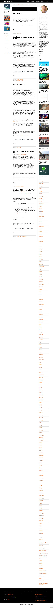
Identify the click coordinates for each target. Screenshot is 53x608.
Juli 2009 (40, 382)
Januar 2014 (40, 297)
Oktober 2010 (41, 357)
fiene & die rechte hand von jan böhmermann (43, 120)
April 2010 (40, 367)
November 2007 (41, 415)
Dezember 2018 (41, 224)
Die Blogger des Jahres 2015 (43, 555)
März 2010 (40, 369)
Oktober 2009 (41, 377)
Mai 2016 (40, 256)
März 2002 (40, 528)
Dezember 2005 (41, 453)
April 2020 (40, 208)
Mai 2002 (40, 525)
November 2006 (41, 435)
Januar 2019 (40, 223)
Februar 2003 (41, 510)
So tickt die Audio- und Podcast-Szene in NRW (43, 82)
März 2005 (40, 468)
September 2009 (41, 379)
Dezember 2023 (41, 196)
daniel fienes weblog (8, 1)
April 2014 (40, 292)
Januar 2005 (40, 472)
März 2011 (40, 349)
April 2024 (40, 193)
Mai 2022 (40, 198)
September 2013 (41, 304)
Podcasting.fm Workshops (42, 573)
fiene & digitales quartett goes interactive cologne (23, 37)
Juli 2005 (40, 462)
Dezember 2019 (41, 211)
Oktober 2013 (41, 302)
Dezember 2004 (41, 473)
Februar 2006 (41, 450)
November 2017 (41, 241)
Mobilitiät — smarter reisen (39, 594)
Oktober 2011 (41, 337)
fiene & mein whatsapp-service (43, 176)
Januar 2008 (40, 412)
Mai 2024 (40, 191)
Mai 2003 (40, 505)
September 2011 (41, 339)
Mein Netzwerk (41, 565)
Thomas (5, 597)
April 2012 (40, 327)
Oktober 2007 (41, 417)
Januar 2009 (40, 392)
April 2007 (40, 427)
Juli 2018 (40, 229)
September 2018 (41, 226)
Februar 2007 (41, 430)
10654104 (8, 599)
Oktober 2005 (41, 457)
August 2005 (41, 460)
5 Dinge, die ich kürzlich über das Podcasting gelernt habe (44, 91)
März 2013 (40, 312)
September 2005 (41, 458)
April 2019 (40, 219)
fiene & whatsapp (17, 13)
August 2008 (41, 400)
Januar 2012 (40, 332)
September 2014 (41, 284)
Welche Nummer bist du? (24, 135)
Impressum (40, 560)
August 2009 (41, 380)
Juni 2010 (40, 364)
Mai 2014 (40, 291)
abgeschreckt (15, 121)
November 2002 (41, 515)
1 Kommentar (23, 191)
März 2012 (40, 329)
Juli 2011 (40, 342)
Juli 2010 (40, 362)
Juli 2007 (40, 422)
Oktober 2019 (41, 214)
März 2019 (40, 221)
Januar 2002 (40, 531)
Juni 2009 (40, 384)
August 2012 (40, 322)
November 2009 (41, 375)
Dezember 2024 (41, 181)
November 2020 (41, 203)
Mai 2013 (40, 311)
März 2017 (40, 246)
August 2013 (40, 306)
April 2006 (40, 447)
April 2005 (40, 467)
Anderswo (17, 236)
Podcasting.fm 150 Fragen (42, 570)
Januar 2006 (40, 452)
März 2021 (40, 201)
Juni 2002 (40, 523)
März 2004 (40, 488)
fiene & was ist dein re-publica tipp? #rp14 (24, 190)
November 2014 (41, 281)
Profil (39, 575)
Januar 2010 (40, 372)
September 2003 (41, 498)
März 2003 (40, 508)
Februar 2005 (41, 470)
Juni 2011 (40, 344)
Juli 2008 (40, 402)
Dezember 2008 (41, 394)
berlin (20, 236)
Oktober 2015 (41, 264)
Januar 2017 (40, 249)
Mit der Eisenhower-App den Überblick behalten (44, 102)
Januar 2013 (40, 316)
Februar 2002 (41, 530)
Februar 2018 (41, 236)
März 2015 (40, 276)
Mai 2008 (40, 405)
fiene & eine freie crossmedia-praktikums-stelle (23, 152)
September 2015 (41, 266)
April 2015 (40, 274)
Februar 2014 (41, 296)
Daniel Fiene (41, 545)
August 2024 (41, 186)
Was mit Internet (18, 33)
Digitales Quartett (19, 79)
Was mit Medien (18, 147)
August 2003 (41, 500)
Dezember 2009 (41, 374)
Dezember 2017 (41, 239)
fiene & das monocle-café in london (43, 148)
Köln (22, 79)
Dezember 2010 (41, 354)
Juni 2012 (40, 324)
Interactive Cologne (20, 80)
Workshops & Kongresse (42, 581)
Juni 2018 (40, 231)
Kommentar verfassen (24, 40)
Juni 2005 (40, 463)
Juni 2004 (40, 483)
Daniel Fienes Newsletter (42, 550)
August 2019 (40, 218)
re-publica (25, 193)
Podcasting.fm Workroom (42, 571)
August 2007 (40, 420)
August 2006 (41, 440)
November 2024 (41, 183)
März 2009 (40, 389)
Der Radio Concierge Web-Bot (43, 553)
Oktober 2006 (41, 437)
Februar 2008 (41, 410)
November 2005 (41, 455)
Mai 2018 (40, 233)
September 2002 (41, 518)
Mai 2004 (40, 485)
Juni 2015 (40, 271)
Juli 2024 (40, 188)
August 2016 (40, 251)
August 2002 (41, 520)
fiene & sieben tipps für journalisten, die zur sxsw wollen (43, 134)
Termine (40, 578)
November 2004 (41, 475)
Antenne (17, 186)
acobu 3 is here (41, 539)
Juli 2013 (40, 307)
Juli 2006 (40, 442)
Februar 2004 (41, 490)
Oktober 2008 (41, 397)
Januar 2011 (40, 352)
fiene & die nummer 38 (19, 84)
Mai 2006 (40, 445)
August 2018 (40, 228)
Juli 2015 (40, 269)
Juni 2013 (40, 309)
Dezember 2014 (41, 279)
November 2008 (41, 395)
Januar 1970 (40, 535)
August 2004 (41, 480)
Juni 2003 (40, 503)
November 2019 (41, 213)
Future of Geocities (10, 594)
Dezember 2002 (41, 513)
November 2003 (41, 495)
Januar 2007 (40, 432)
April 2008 (40, 407)
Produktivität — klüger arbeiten (39, 598)
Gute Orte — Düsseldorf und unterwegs (40, 600)
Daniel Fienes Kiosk (42, 548)
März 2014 (40, 294)
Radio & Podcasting (42, 576)
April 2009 (40, 387)
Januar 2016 (40, 261)
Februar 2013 (41, 314)
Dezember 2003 (41, 493)
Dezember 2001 (41, 533)
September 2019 (41, 216)
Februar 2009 (41, 390)
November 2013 (41, 301)
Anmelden (31, 604)
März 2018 (40, 234)
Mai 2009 (40, 385)
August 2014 (40, 286)
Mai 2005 (40, 465)
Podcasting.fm (41, 568)
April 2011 (40, 347)
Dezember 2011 (41, 334)
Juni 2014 (40, 289)
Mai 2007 (40, 425)
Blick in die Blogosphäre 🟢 (12, 597)
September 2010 (41, 359)
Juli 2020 (40, 206)
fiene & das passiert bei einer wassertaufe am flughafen (43, 162)
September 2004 (41, 478)
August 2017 (40, 244)
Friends (40, 558)
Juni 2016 (40, 254)
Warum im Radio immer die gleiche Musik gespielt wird (43, 112)
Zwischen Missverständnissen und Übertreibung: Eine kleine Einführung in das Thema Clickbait (43, 69)
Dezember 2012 (41, 317)
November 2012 (41, 319)
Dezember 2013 (41, 299)
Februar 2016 (41, 259)
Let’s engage (40, 563)
